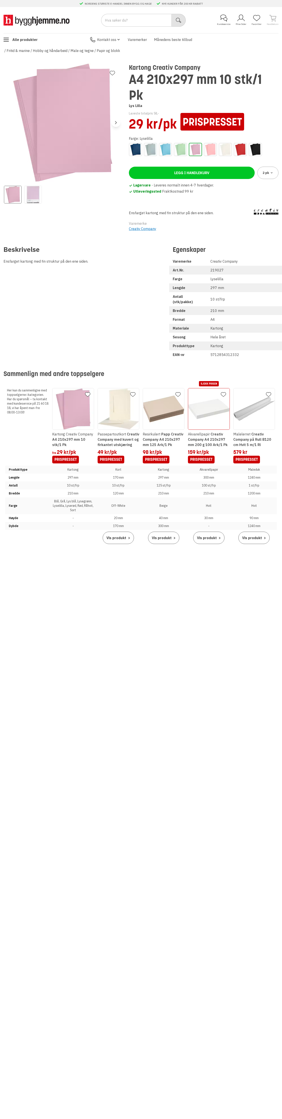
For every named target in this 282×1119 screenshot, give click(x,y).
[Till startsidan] (37, 20)
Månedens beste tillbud (173, 39)
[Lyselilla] (195, 149)
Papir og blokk (108, 50)
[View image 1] (13, 194)
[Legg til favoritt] (112, 73)
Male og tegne (82, 50)
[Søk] (178, 20)
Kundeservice (223, 24)
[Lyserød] (210, 149)
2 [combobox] (266, 173)
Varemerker (137, 39)
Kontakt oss (106, 39)
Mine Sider (241, 24)
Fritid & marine (18, 50)
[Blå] (135, 149)
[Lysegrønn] (180, 149)
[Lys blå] (165, 149)
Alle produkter (25, 39)
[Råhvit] (225, 149)
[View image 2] (33, 194)
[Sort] (255, 149)
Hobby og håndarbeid (50, 50)
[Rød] (240, 149)
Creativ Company (142, 229)
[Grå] (150, 149)
